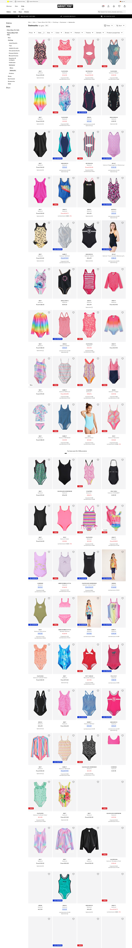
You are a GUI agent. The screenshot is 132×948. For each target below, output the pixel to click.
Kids (22, 6)
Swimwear (63, 22)
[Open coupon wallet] (103, 6)
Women (9, 6)
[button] (108, 25)
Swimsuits (72, 22)
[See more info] (40, 78)
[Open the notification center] (114, 6)
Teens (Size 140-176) (44, 22)
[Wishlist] (119, 6)
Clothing (55, 22)
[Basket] (124, 6)
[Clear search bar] (124, 12)
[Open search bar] (98, 12)
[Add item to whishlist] (49, 40)
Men (16, 6)
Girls (34, 22)
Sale (39, 32)
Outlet (10, 1)
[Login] (108, 6)
